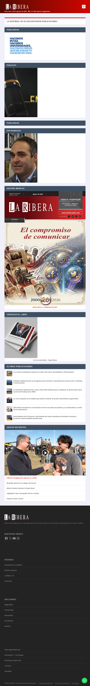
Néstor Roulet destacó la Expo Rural (21, 488)
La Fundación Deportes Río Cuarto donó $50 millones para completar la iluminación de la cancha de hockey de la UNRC (47, 391)
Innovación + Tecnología (13, 655)
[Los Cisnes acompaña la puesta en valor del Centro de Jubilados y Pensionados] (9, 373)
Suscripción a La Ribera (13, 565)
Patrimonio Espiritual (12, 660)
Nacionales (8, 615)
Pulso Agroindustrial (12, 650)
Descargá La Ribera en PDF (45, 307)
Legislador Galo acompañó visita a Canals (23, 493)
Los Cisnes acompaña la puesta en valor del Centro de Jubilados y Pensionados (43, 372)
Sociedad (7, 671)
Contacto (8, 581)
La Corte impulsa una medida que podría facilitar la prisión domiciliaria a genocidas (45, 399)
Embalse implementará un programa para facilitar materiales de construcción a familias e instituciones (47, 382)
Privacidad (75, 683)
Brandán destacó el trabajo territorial (21, 483)
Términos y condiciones (62, 683)
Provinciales (9, 610)
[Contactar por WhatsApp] (84, 680)
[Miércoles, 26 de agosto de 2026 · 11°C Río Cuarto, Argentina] (27, 6)
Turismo (7, 666)
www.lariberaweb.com (46, 683)
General (7, 626)
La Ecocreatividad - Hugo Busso (45, 360)
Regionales (8, 605)
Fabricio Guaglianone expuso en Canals (22, 478)
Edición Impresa (10, 570)
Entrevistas (8, 621)
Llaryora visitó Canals (15, 499)
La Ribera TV (9, 576)
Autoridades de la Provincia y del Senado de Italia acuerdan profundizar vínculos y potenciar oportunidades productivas (45, 417)
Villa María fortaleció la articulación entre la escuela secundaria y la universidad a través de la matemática (47, 408)
